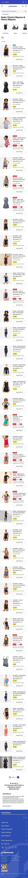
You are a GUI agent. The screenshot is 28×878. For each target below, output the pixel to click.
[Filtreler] (2, 37)
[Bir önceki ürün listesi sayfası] (10, 777)
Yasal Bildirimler (4, 858)
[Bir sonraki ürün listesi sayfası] (18, 777)
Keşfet (7, 2)
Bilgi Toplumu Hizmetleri (15, 860)
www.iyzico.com (14, 855)
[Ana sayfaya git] (12, 6)
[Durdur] (23, 2)
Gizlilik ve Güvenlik (4, 860)
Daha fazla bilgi (6, 806)
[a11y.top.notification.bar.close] (25, 2)
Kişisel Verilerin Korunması (16, 856)
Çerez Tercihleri (4, 861)
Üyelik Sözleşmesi (4, 856)
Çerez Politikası (14, 858)
